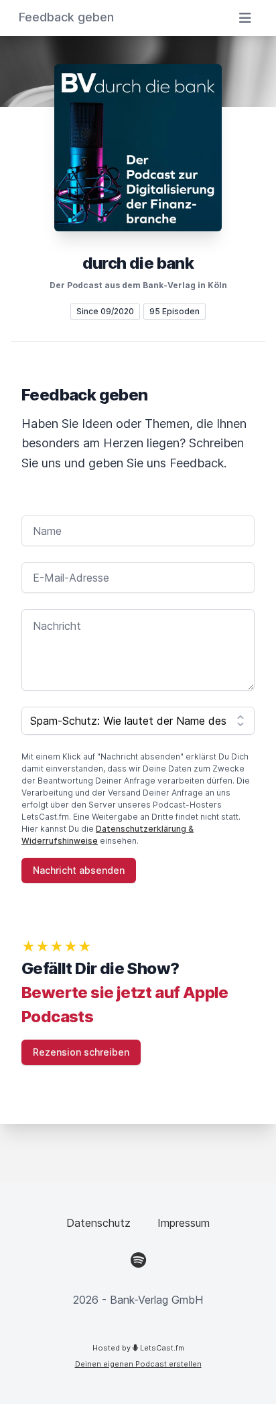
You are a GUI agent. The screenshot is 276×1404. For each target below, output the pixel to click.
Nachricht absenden (79, 870)
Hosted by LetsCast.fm (138, 1348)
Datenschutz (98, 1223)
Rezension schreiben (81, 1052)
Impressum (183, 1223)
